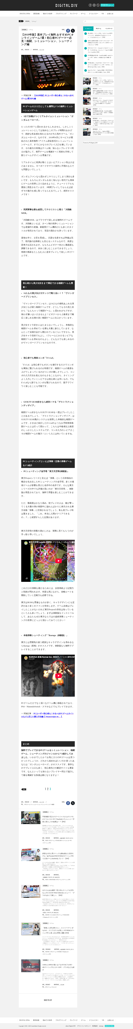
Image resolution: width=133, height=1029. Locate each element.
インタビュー (88, 28)
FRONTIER (52, 879)
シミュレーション (36, 804)
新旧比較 (36, 13)
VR (103, 13)
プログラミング (61, 13)
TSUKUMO (59, 840)
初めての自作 (47, 13)
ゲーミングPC (47, 843)
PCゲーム (27, 804)
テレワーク (74, 13)
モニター (54, 987)
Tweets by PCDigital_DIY (90, 143)
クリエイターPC (67, 840)
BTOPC (48, 915)
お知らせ (110, 13)
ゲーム (83, 13)
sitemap (101, 1026)
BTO (47, 840)
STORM (59, 951)
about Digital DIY (71, 1026)
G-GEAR (53, 915)
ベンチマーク (108, 28)
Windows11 (46, 917)
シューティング (46, 804)
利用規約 (95, 1026)
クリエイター (93, 13)
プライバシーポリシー (84, 1026)
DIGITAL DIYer (25, 13)
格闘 (53, 804)
